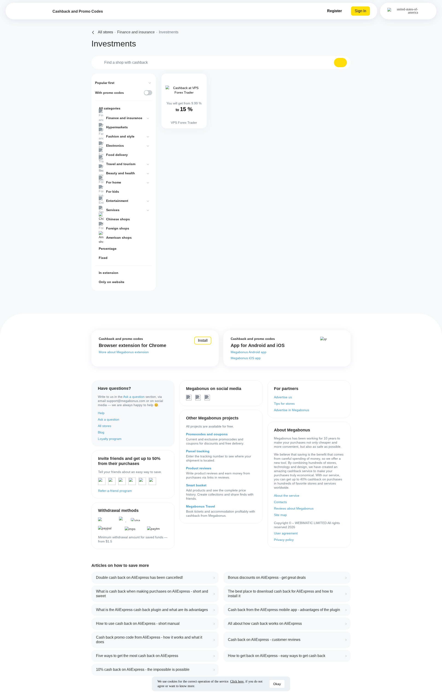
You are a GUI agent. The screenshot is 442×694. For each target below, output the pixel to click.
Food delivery (117, 155)
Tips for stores (284, 403)
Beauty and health (120, 173)
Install (203, 340)
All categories (109, 108)
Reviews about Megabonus (294, 508)
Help (101, 413)
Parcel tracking (197, 451)
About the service (286, 495)
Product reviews (198, 468)
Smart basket (196, 485)
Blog (101, 432)
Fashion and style (120, 136)
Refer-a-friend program (115, 491)
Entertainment (117, 201)
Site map (280, 515)
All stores (104, 426)
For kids (112, 191)
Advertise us (283, 397)
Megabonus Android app (248, 352)
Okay (277, 684)
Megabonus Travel (200, 506)
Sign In (360, 11)
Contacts (280, 502)
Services (112, 210)
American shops (119, 237)
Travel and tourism (120, 164)
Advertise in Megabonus (291, 410)
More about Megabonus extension (124, 352)
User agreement (286, 533)
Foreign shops (117, 228)
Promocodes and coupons (207, 434)
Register (334, 11)
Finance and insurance (124, 118)
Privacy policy (284, 540)
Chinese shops (118, 219)
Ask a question (134, 397)
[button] (340, 62)
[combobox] (221, 62)
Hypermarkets (117, 127)
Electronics (115, 145)
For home (113, 182)
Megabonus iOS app (246, 358)
